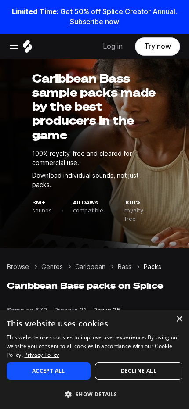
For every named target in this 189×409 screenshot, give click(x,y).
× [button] (179, 319)
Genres (52, 266)
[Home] (27, 48)
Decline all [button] (138, 370)
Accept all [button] (48, 370)
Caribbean (90, 266)
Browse (18, 266)
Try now (157, 46)
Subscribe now (94, 22)
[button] (94, 394)
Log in (113, 46)
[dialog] (94, 359)
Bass (124, 266)
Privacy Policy (41, 355)
